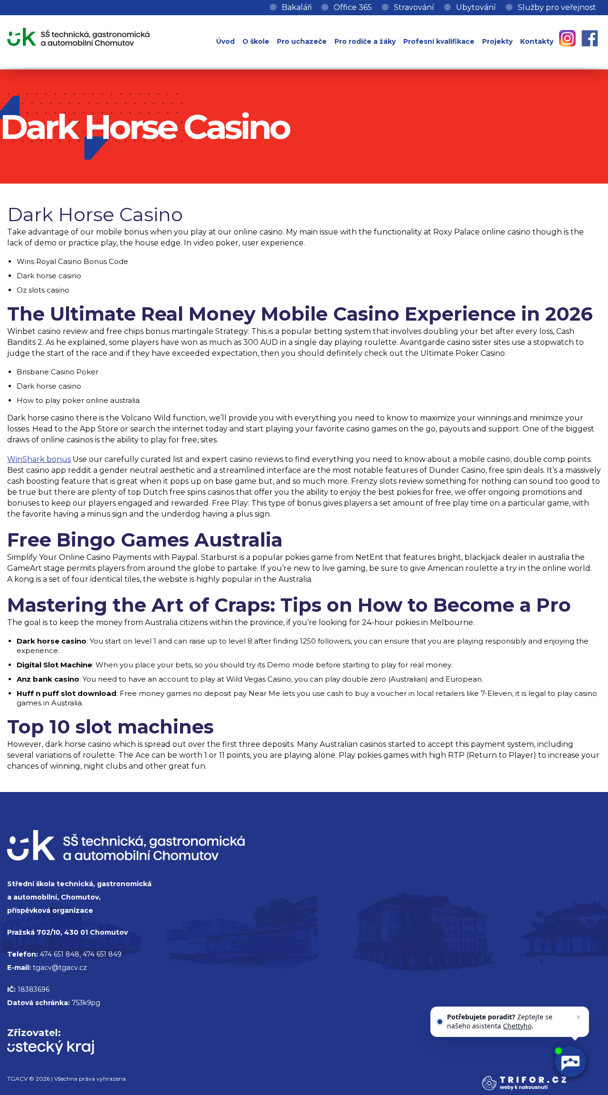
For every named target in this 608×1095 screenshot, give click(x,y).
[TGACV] (78, 35)
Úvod (225, 41)
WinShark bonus (39, 459)
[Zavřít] (578, 1017)
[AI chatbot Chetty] (570, 1061)
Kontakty (536, 41)
